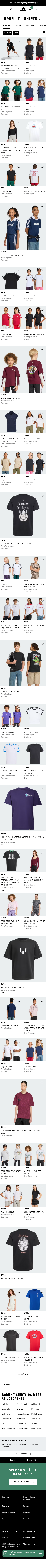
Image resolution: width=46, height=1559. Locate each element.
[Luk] (5, 1553)
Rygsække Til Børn (8, 1419)
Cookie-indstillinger (10, 1531)
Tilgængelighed (29, 1544)
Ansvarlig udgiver (9, 1512)
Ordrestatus (6, 1506)
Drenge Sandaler (20, 1409)
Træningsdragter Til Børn (9, 1429)
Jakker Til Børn (35, 1419)
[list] (23, 26)
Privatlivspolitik (29, 1538)
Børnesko (6, 1409)
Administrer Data (29, 1531)
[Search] (36, 9)
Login (12, 1460)
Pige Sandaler (23, 1404)
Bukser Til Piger (21, 1424)
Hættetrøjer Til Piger (37, 1429)
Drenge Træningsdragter (38, 1409)
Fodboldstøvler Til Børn (23, 1414)
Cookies (5, 1538)
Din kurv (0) (31, 1460)
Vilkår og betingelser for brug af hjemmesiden (11, 1545)
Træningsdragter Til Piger (38, 1424)
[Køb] (23, 10)
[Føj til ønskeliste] (19, 41)
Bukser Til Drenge (6, 1424)
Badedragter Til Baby (22, 1429)
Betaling (26, 1512)
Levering (5, 1497)
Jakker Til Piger (21, 1419)
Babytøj (5, 1404)
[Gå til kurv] (42, 9)
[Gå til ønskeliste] (10, 9)
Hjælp (4, 1519)
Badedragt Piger (35, 1414)
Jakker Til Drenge (35, 1404)
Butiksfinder (28, 1519)
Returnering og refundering (29, 1498)
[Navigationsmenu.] (4, 9)
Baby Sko (6, 1414)
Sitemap (26, 1506)
